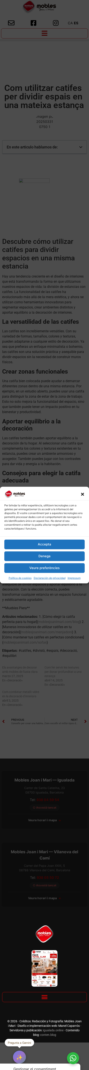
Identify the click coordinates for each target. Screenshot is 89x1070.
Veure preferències (44, 568)
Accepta (44, 544)
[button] (82, 494)
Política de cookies (20, 578)
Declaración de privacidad (49, 578)
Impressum (74, 578)
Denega (44, 556)
